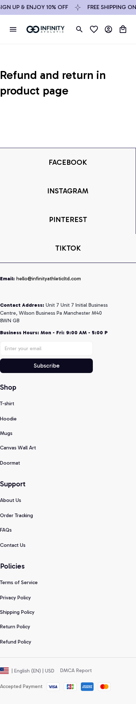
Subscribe (46, 365)
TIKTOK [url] (68, 248)
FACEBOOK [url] (68, 162)
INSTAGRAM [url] (67, 191)
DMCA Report (76, 670)
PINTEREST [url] (68, 219)
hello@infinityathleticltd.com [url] (48, 279)
